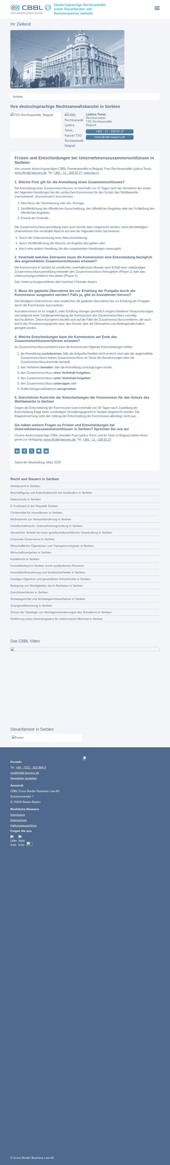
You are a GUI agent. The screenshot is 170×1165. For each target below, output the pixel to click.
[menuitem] (157, 8)
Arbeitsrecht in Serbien (25, 486)
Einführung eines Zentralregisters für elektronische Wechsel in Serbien (56, 618)
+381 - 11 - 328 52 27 (110, 131)
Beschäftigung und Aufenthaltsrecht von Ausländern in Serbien (51, 492)
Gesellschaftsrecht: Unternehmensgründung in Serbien (46, 526)
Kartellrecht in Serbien (24, 559)
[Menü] (157, 8)
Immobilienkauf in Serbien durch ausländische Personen (47, 565)
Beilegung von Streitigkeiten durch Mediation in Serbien (46, 585)
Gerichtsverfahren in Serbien (29, 592)
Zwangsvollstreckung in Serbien (31, 605)
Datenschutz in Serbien (25, 499)
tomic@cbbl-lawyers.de (110, 137)
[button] (17, 451)
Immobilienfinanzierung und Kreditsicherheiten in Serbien (47, 572)
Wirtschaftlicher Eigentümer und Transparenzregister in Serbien (52, 545)
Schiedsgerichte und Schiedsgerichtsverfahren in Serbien (47, 599)
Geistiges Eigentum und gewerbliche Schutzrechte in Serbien (50, 579)
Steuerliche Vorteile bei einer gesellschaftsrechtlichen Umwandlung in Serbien (61, 532)
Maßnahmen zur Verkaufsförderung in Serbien (40, 519)
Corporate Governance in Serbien (32, 539)
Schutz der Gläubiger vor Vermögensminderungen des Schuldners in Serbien (61, 612)
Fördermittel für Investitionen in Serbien (36, 512)
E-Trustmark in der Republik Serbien (34, 506)
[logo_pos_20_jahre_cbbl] (30, 9)
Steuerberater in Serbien (31, 729)
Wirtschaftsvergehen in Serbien (30, 552)
